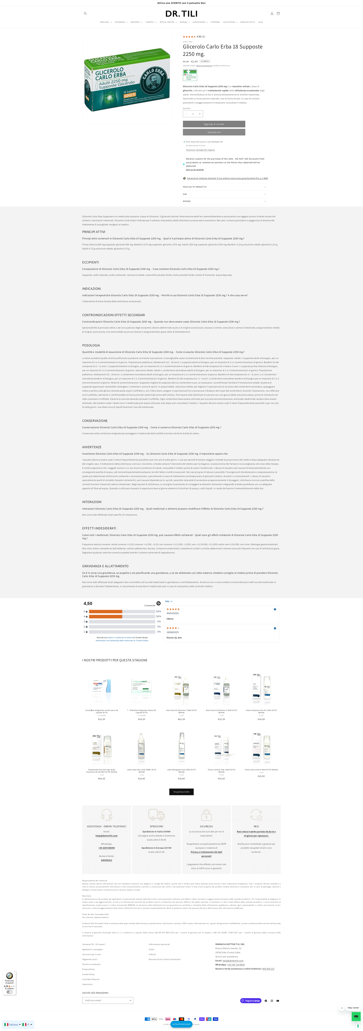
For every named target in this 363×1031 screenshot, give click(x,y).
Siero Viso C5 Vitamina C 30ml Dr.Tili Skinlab (181, 711)
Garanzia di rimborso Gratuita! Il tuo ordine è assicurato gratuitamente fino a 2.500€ (227, 178)
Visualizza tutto (181, 791)
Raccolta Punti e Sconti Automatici (165, 959)
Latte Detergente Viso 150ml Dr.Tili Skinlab (181, 771)
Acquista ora (214, 132)
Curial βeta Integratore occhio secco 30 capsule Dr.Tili (101, 711)
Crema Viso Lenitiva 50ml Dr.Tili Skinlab (261, 770)
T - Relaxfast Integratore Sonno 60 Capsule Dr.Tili (141, 711)
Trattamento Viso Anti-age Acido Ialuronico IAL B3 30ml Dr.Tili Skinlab (101, 771)
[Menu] (14, 972)
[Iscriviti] (130, 1000)
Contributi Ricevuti (90, 979)
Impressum (87, 984)
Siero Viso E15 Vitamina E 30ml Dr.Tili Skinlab (221, 711)
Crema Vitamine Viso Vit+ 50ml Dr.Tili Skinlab (261, 711)
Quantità (186, 108)
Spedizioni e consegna (92, 949)
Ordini (151, 949)
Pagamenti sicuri (89, 959)
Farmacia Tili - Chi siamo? (93, 944)
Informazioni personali (159, 944)
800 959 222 (268, 968)
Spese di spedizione (204, 65)
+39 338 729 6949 (236, 964)
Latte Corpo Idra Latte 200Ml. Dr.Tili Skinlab (141, 771)
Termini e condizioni (91, 964)
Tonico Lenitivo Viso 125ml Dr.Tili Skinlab (221, 771)
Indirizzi (152, 954)
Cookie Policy (88, 974)
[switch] (9, 992)
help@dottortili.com (233, 960)
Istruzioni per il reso (91, 954)
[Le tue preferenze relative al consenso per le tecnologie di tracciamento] (358, 1026)
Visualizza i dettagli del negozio (200, 150)
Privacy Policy (88, 969)
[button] (85, 13)
